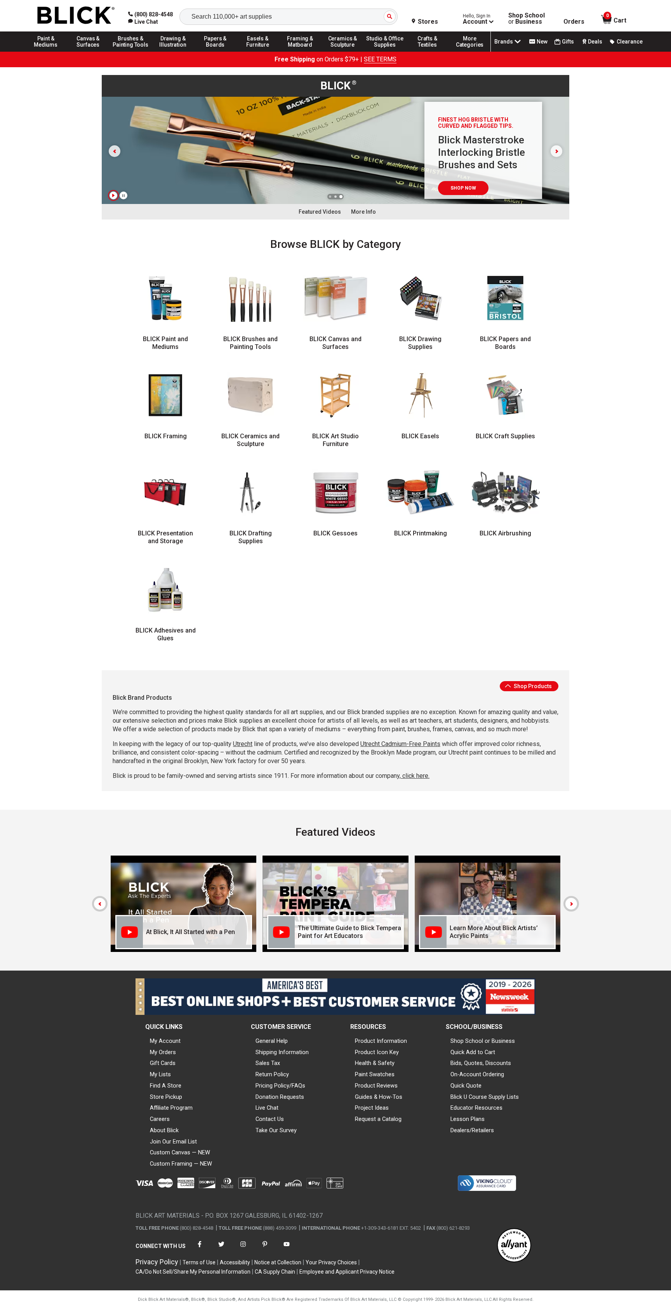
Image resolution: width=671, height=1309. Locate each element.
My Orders (163, 1052)
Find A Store (165, 1085)
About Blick (164, 1130)
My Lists (160, 1074)
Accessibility (235, 1262)
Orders (573, 22)
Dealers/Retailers (472, 1130)
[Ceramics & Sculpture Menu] (342, 51)
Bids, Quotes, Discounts (480, 1063)
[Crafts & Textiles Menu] (428, 51)
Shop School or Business (482, 1040)
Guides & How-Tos (378, 1096)
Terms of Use (199, 1262)
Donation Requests (280, 1096)
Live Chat (267, 1107)
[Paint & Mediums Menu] (46, 51)
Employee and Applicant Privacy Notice (347, 1272)
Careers (160, 1119)
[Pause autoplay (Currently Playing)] (123, 195)
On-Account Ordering (477, 1074)
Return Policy (272, 1074)
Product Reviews (376, 1085)
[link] (143, 22)
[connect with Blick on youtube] (286, 1249)
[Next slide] (556, 151)
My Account (165, 1040)
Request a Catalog (378, 1119)
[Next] (571, 904)
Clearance (630, 41)
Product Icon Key (377, 1052)
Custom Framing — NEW (181, 1163)
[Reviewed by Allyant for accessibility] (514, 1246)
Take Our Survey (276, 1130)
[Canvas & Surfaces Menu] (88, 51)
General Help (272, 1040)
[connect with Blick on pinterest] (265, 1249)
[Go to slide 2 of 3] (335, 196)
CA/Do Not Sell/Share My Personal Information (193, 1272)
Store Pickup (166, 1096)
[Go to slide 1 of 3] (330, 196)
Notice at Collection (277, 1262)
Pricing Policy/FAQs (280, 1085)
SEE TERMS (380, 59)
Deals (595, 41)
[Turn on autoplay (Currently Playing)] (113, 195)
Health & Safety (375, 1063)
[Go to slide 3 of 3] (341, 196)
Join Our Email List (173, 1141)
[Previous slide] (114, 151)
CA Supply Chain (275, 1272)
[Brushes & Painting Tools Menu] (130, 51)
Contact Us (270, 1119)
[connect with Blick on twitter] (221, 1249)
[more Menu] (470, 51)
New (542, 41)
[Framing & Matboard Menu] (300, 51)
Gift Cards (163, 1063)
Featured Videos (320, 212)
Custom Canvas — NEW (180, 1152)
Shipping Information (282, 1052)
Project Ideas (372, 1107)
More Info (363, 212)
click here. (415, 775)
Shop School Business (526, 18)
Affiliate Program (171, 1107)
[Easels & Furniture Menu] (258, 51)
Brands (503, 41)
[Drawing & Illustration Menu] (173, 51)
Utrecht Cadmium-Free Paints (400, 744)
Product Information (381, 1040)
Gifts (568, 41)
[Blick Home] (76, 15)
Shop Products (532, 686)
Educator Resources (476, 1107)
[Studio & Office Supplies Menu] (385, 51)
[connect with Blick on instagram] (243, 1249)
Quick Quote (466, 1085)
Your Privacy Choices (331, 1262)
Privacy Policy (157, 1262)
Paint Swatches (375, 1074)
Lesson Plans (467, 1119)
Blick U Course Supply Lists (484, 1096)
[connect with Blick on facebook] (199, 1249)
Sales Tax (268, 1063)
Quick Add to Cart (472, 1052)
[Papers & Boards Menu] (216, 51)
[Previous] (100, 904)
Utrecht (242, 744)
